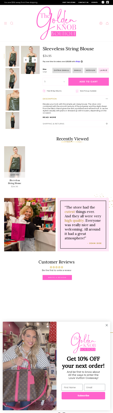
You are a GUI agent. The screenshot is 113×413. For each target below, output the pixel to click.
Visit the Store (68, 2)
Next (34, 60)
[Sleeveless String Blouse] (14, 162)
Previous (26, 60)
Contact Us (83, 2)
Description (50, 99)
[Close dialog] (106, 325)
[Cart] (107, 23)
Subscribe (83, 395)
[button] (12, 23)
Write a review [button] (57, 277)
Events (95, 2)
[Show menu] (5, 23)
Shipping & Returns (53, 124)
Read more (49, 117)
